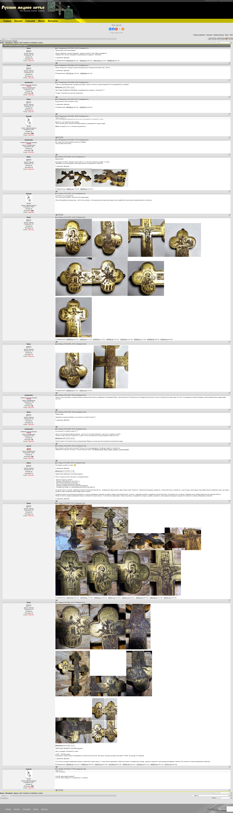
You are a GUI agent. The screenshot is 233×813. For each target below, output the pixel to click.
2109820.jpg (96, 339)
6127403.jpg (112, 764)
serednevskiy (29, 82)
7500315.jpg (83, 60)
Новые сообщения (199, 35)
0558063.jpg (137, 339)
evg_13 (28, 446)
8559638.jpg (150, 339)
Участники (209, 35)
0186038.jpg (83, 73)
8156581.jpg (110, 60)
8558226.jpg (69, 764)
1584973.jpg (98, 764)
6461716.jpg (97, 60)
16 (84, 503)
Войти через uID (116, 25)
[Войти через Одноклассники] (122, 29)
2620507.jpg (126, 764)
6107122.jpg (69, 73)
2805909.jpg (83, 189)
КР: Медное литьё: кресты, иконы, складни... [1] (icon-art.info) (110, 449)
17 (84, 602)
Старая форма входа (116, 32)
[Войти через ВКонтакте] (110, 29)
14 (85, 446)
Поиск (227, 35)
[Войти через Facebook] (113, 29)
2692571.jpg (83, 390)
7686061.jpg (69, 189)
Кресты (16, 42)
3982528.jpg (139, 598)
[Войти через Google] (119, 29)
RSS (231, 35)
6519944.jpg (164, 339)
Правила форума (218, 35)
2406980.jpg (109, 339)
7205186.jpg (123, 339)
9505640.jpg (69, 390)
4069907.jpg (154, 764)
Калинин (15, 41)
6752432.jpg (140, 764)
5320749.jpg (69, 60)
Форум (2, 42)
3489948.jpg (69, 339)
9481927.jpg (125, 598)
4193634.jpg (83, 107)
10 (85, 344)
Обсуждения (9, 42)
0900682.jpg (97, 598)
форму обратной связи (225, 809)
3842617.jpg (167, 598)
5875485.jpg (69, 107)
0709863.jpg (84, 764)
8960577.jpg (111, 598)
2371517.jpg (168, 764)
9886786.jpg (153, 598)
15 (84, 463)
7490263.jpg (83, 339)
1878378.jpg (83, 598)
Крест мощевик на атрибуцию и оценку (31, 42)
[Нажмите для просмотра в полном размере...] (73, 186)
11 (85, 395)
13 (85, 429)
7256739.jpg (69, 598)
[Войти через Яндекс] (116, 29)
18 (85, 769)
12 (85, 412)
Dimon (29, 48)
